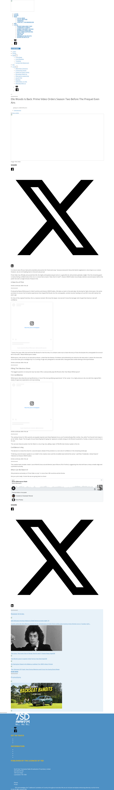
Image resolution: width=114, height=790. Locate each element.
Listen (16, 14)
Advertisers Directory (24, 26)
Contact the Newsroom (25, 22)
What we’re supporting (25, 32)
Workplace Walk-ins (24, 30)
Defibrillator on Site (24, 36)
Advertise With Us (23, 37)
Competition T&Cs (19, 753)
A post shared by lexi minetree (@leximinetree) (31, 428)
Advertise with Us (19, 741)
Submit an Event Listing (25, 29)
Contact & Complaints (20, 739)
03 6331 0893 (22, 784)
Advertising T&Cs (19, 751)
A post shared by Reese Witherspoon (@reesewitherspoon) (31, 348)
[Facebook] (15, 44)
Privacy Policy (18, 750)
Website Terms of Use (20, 755)
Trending (20, 21)
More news (14, 672)
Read (15, 17)
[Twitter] (57, 263)
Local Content (18, 757)
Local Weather (22, 19)
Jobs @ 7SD (20, 33)
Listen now (15, 48)
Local (16, 25)
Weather (20, 34)
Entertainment (17, 110)
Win (15, 23)
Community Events (23, 28)
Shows (16, 15)
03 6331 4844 (22, 782)
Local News (21, 18)
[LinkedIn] (12, 267)
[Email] (15, 267)
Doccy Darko (15, 113)
